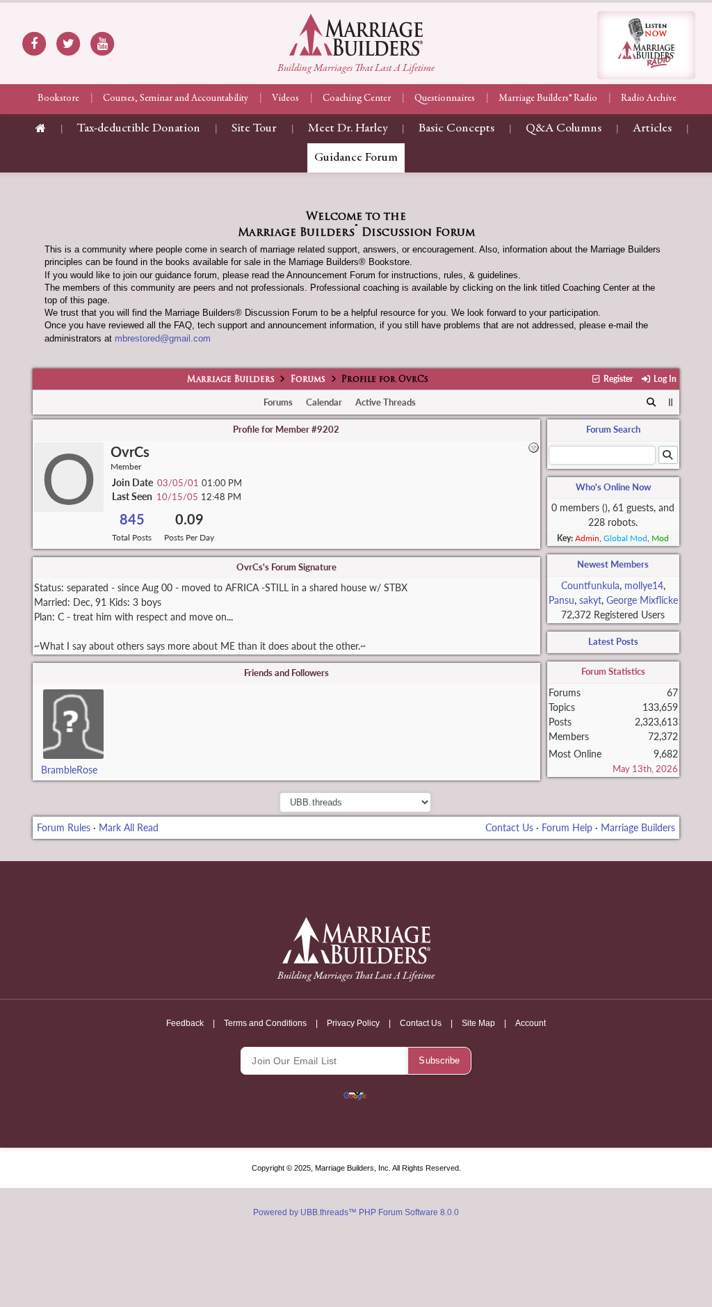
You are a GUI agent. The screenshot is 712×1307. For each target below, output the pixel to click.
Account (530, 1023)
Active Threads (385, 402)
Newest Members (613, 564)
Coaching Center (357, 99)
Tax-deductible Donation (138, 128)
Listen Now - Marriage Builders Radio (646, 45)
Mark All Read (129, 827)
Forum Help (567, 827)
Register (617, 379)
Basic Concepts (456, 128)
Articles (652, 128)
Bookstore (58, 99)
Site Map (478, 1023)
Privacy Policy (353, 1023)
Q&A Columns (563, 128)
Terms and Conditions (265, 1023)
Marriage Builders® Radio (548, 99)
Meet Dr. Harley (347, 128)
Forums (308, 380)
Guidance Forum (356, 158)
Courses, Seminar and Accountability (175, 99)
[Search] (651, 403)
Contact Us (509, 827)
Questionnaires (444, 99)
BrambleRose (69, 770)
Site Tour (254, 128)
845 (132, 519)
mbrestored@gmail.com (163, 338)
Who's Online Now (613, 486)
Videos (285, 99)
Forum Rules (63, 827)
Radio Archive (649, 99)
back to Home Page (356, 34)
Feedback (185, 1023)
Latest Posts (613, 641)
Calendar (324, 402)
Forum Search (613, 429)
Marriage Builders (231, 380)
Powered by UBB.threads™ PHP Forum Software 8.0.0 (356, 1212)
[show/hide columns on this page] (670, 402)
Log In (664, 379)
